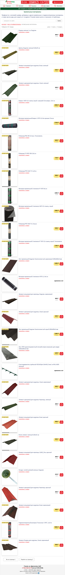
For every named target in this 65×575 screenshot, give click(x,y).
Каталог (21, 6)
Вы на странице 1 (10, 559)
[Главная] (10, 1)
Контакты (59, 6)
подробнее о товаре (24, 32)
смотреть (44, 8)
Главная (8, 6)
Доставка (46, 6)
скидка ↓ (60, 27)
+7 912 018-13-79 (27, 568)
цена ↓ (54, 27)
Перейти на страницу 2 (27, 559)
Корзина (33, 6)
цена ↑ (49, 27)
